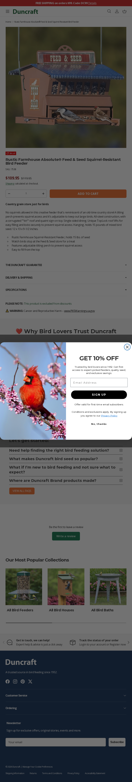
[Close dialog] (127, 347)
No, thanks (99, 424)
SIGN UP (99, 394)
